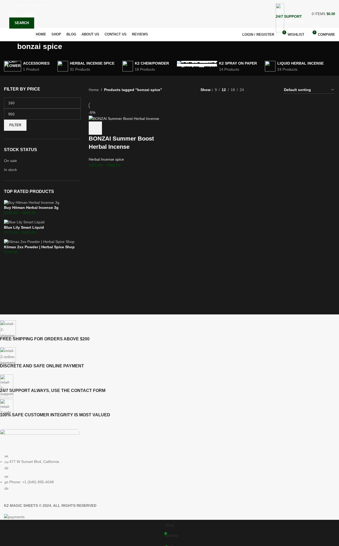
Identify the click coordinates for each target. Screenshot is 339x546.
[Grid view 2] (256, 90)
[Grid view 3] (264, 90)
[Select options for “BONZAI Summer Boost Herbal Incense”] (95, 128)
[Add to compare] (124, 128)
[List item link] (165, 472)
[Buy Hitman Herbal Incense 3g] (31, 202)
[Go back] (10, 49)
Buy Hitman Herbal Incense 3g (31, 207)
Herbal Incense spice (106, 159)
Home (94, 90)
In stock (10, 170)
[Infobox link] (169, 20)
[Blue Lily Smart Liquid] (24, 222)
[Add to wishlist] (138, 128)
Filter (15, 125)
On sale (10, 161)
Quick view (109, 128)
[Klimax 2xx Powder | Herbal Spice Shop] (39, 242)
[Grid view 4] (272, 90)
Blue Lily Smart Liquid (24, 227)
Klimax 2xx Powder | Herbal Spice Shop (39, 247)
